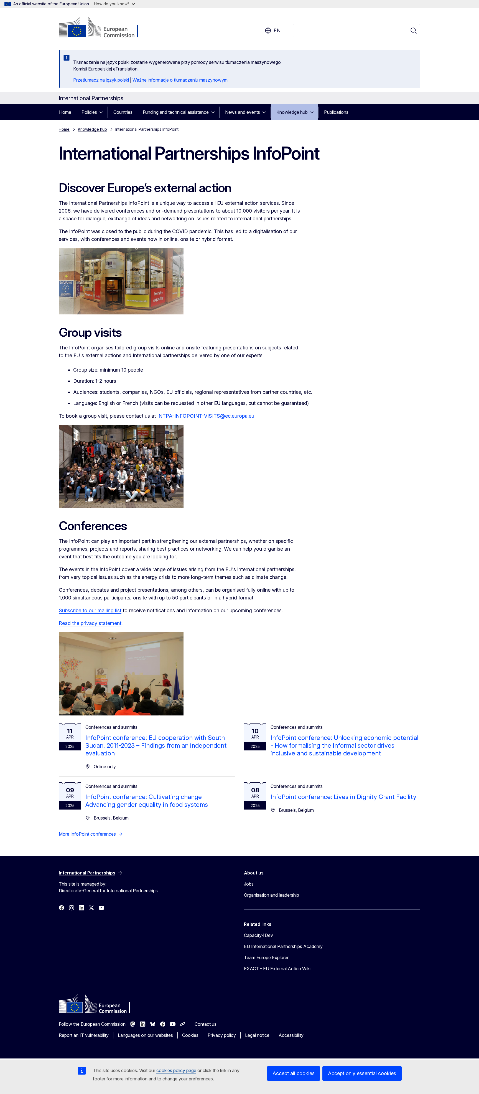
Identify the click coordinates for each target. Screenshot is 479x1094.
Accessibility (291, 1035)
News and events (242, 112)
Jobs (249, 884)
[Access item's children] (103, 112)
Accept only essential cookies (362, 1073)
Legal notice (257, 1035)
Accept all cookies (293, 1073)
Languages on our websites (145, 1035)
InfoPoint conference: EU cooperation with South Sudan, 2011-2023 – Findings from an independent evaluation (155, 745)
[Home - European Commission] (103, 28)
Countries (123, 112)
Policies (89, 112)
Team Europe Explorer (266, 957)
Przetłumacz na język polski (101, 80)
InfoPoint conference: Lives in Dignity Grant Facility (343, 796)
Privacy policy (222, 1035)
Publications (336, 112)
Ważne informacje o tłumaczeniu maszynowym (180, 80)
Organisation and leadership (271, 895)
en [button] (277, 30)
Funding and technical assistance (176, 112)
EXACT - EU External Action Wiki (277, 968)
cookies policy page (176, 1070)
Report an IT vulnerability (84, 1035)
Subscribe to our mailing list (90, 610)
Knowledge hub (292, 112)
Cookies (190, 1035)
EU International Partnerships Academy (283, 946)
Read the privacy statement (90, 623)
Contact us (205, 1024)
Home (65, 112)
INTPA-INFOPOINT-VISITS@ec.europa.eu (205, 416)
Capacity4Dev (258, 935)
